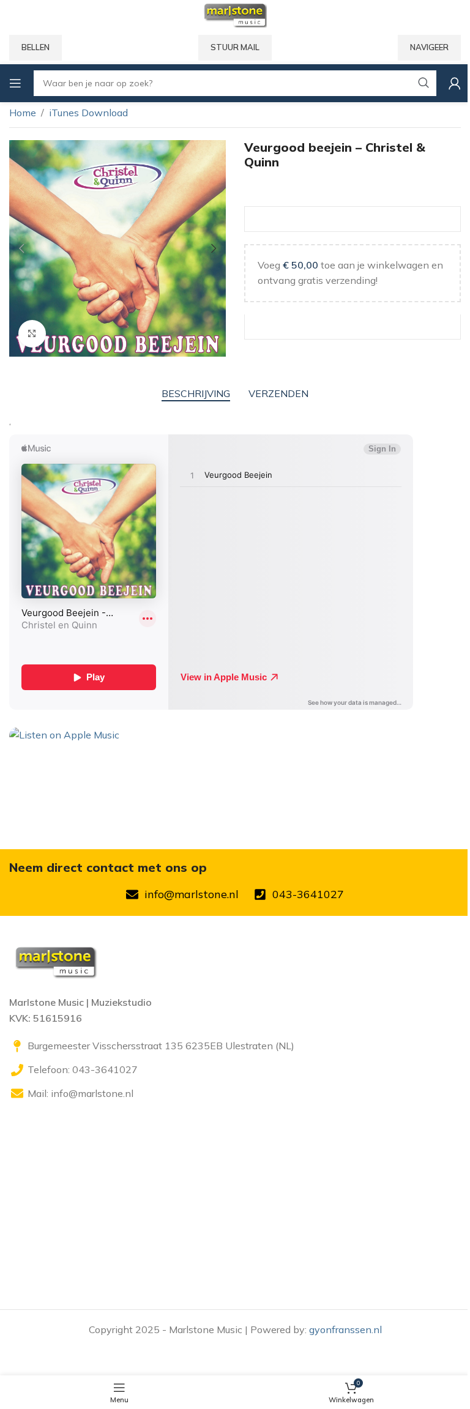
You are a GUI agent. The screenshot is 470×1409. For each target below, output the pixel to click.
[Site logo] (235, 14)
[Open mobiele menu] (15, 83)
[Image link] (55, 960)
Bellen (35, 47)
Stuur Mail (235, 47)
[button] (21, 248)
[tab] (196, 394)
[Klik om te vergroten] (32, 334)
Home (22, 112)
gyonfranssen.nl (345, 1329)
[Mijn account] (454, 83)
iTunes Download (88, 112)
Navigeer (429, 47)
